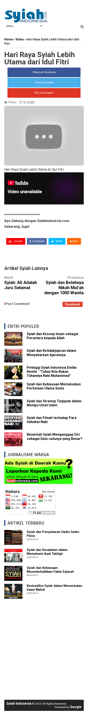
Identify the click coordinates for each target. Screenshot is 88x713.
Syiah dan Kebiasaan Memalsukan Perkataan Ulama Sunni (54, 386)
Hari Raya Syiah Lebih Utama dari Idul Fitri (39, 58)
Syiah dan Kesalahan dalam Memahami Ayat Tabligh (47, 552)
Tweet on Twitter (44, 82)
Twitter (59, 241)
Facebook (38, 241)
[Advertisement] (44, 647)
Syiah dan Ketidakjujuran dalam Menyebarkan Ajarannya (51, 353)
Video (12, 102)
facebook (72, 304)
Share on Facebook (44, 72)
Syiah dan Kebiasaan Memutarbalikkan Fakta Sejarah (50, 570)
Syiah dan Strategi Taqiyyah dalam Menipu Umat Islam (54, 403)
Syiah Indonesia (18, 703)
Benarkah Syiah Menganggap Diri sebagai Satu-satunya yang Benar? (54, 436)
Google (18, 241)
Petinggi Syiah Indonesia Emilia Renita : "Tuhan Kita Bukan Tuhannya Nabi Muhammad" (51, 371)
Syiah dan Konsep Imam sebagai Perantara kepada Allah (52, 336)
